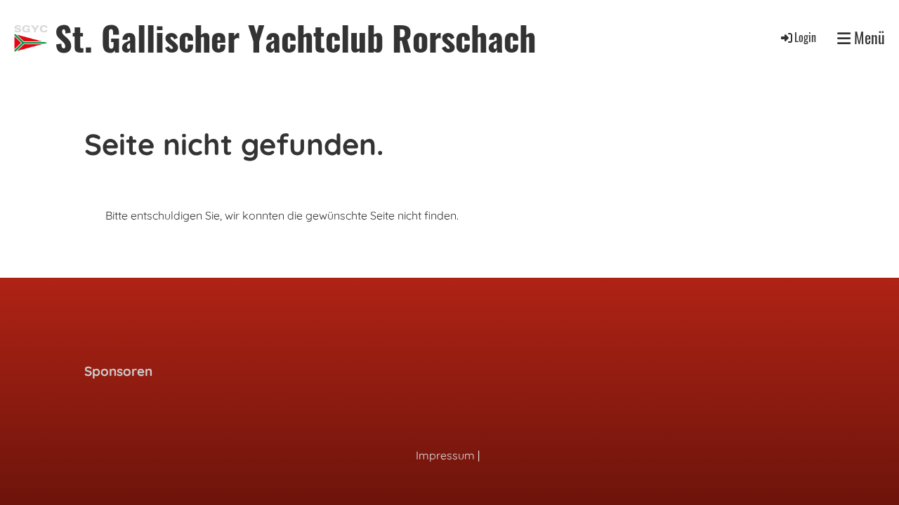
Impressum (445, 455)
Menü (868, 37)
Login (805, 37)
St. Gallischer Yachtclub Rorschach (295, 37)
